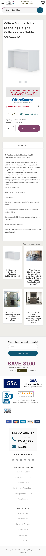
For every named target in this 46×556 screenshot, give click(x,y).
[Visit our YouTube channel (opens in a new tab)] (21, 460)
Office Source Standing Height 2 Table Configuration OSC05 (12, 317)
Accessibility (23, 513)
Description (23, 145)
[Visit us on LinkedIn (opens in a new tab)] (29, 460)
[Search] (40, 10)
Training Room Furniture (23, 493)
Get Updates (23, 353)
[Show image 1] (20, 82)
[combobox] (21, 10)
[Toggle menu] (2, 2)
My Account (23, 519)
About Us (23, 535)
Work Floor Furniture (23, 477)
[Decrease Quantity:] (13, 130)
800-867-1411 (27, 3)
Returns (27, 524)
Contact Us (23, 540)
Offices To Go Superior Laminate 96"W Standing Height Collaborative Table (33, 318)
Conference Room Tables (23, 488)
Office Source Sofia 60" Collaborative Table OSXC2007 (12, 273)
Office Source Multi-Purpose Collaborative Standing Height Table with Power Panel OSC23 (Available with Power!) (34, 277)
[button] (39, 106)
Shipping (19, 524)
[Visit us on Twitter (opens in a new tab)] (33, 460)
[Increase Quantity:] (13, 126)
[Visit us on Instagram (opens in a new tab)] (25, 460)
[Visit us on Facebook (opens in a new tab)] (12, 460)
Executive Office (23, 483)
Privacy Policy (23, 529)
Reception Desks (23, 472)
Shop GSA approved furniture (33, 387)
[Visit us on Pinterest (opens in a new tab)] (17, 460)
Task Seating (23, 499)
